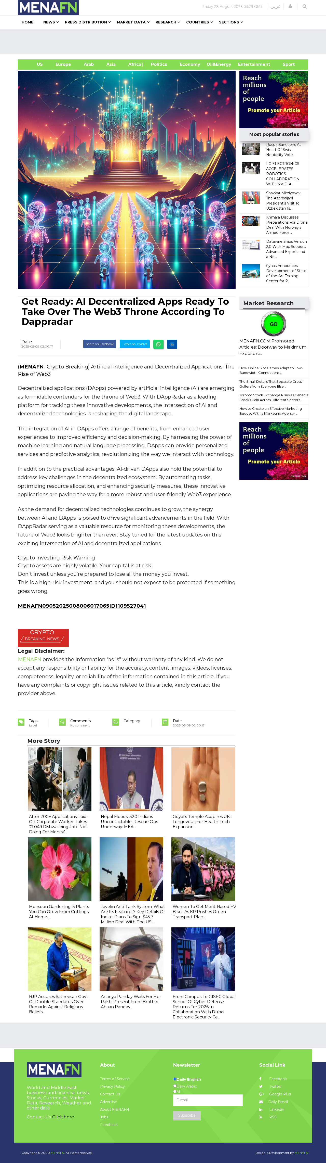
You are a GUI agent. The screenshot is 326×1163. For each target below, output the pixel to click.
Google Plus (279, 1094)
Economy (190, 64)
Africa (134, 64)
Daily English (188, 1079)
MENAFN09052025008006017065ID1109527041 (82, 606)
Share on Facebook (100, 344)
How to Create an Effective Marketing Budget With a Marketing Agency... (270, 410)
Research (166, 22)
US (33, 64)
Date (26, 341)
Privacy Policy (112, 1086)
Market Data (131, 22)
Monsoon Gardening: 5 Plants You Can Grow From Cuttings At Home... (59, 911)
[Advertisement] (165, 41)
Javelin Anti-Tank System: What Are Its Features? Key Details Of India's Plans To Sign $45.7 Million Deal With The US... (133, 914)
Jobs (104, 1117)
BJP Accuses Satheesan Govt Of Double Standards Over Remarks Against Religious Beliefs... (58, 1004)
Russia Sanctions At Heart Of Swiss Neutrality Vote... (283, 149)
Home (27, 22)
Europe (63, 64)
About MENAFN (114, 1109)
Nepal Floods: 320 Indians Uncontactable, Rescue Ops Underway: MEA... (129, 821)
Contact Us (110, 1094)
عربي (275, 6)
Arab (88, 64)
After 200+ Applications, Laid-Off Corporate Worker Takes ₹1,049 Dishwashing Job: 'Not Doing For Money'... (58, 824)
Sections (229, 22)
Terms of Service (115, 1079)
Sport (285, 64)
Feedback (109, 1124)
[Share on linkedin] (172, 344)
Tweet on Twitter (134, 344)
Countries (197, 22)
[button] (290, 6)
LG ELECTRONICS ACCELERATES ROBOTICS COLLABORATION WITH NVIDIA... (283, 173)
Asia (111, 64)
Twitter (275, 1086)
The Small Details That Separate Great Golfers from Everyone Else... (270, 383)
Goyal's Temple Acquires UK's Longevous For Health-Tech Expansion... (202, 821)
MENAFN (31, 367)
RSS (272, 1117)
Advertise (108, 1102)
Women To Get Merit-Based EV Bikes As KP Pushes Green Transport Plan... (204, 911)
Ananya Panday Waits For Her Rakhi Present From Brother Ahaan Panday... (131, 1001)
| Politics (157, 64)
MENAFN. (58, 1153)
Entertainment (246, 64)
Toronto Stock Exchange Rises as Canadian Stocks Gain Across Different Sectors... (274, 397)
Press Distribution (86, 22)
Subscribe (187, 1115)
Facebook (277, 1079)
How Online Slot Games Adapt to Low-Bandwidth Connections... (271, 370)
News (49, 22)
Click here (63, 1116)
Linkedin (276, 1109)
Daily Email (278, 1102)
